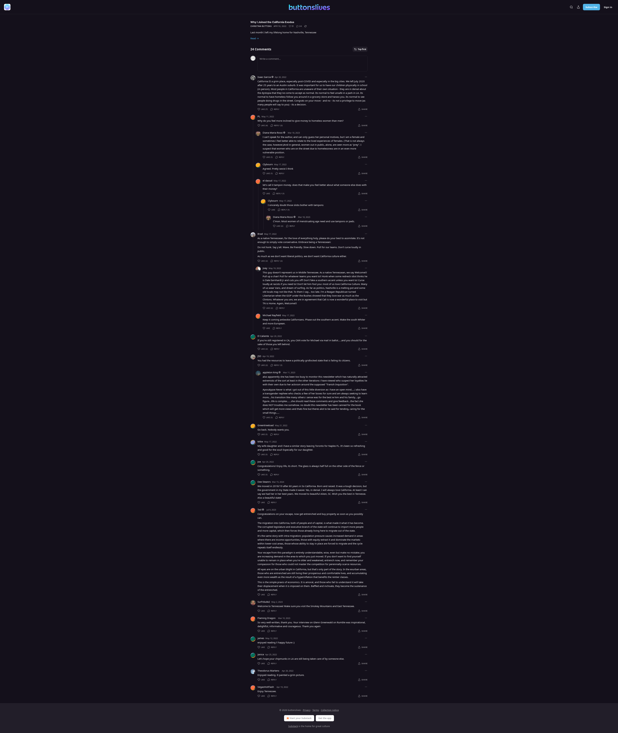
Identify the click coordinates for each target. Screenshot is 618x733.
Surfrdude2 (264, 601)
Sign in (608, 7)
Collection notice (330, 710)
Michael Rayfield (272, 315)
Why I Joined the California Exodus (272, 22)
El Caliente (263, 336)
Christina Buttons (261, 26)
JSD (259, 356)
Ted (259, 509)
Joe (259, 461)
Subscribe (591, 7)
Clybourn (268, 164)
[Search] (571, 7)
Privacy (306, 710)
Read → (254, 38)
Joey (265, 268)
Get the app (324, 718)
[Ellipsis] (366, 76)
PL (259, 116)
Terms (315, 710)
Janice (261, 654)
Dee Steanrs (264, 481)
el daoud (267, 180)
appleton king (270, 372)
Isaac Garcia (264, 77)
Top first (362, 49)
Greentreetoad (266, 425)
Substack (293, 726)
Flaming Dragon (267, 618)
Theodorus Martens (268, 670)
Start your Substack (301, 718)
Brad (260, 233)
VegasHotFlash (266, 686)
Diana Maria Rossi (273, 132)
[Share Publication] (578, 7)
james (261, 638)
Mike (260, 441)
